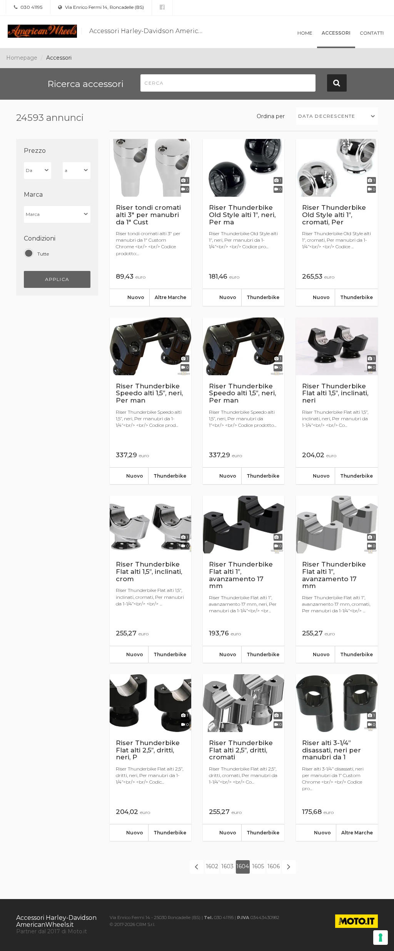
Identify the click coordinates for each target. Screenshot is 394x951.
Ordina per (271, 116)
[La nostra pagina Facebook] (162, 7)
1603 (227, 866)
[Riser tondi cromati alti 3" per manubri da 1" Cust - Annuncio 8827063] (150, 222)
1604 (242, 866)
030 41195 (30, 7)
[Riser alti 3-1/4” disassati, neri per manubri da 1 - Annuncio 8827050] (336, 757)
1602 (212, 866)
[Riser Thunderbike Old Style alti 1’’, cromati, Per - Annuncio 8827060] (336, 222)
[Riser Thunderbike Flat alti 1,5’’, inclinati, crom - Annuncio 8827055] (150, 579)
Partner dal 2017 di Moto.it (51, 931)
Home (304, 33)
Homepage (21, 57)
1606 (273, 866)
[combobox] (337, 116)
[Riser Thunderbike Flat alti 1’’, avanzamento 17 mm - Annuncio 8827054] (243, 579)
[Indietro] (197, 866)
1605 (258, 866)
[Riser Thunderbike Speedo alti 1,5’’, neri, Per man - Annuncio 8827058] (150, 401)
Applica (57, 279)
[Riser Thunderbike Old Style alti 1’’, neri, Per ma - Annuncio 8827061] (243, 222)
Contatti (372, 33)
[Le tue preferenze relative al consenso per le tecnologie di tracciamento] (380, 937)
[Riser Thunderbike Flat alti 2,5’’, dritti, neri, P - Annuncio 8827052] (150, 757)
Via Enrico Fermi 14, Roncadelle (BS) (104, 7)
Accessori (336, 33)
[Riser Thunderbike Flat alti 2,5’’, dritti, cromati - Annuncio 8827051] (243, 757)
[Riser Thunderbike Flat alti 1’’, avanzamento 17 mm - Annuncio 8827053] (336, 579)
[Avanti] (289, 866)
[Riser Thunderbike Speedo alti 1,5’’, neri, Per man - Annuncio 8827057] (243, 401)
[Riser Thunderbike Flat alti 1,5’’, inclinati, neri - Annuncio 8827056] (336, 401)
